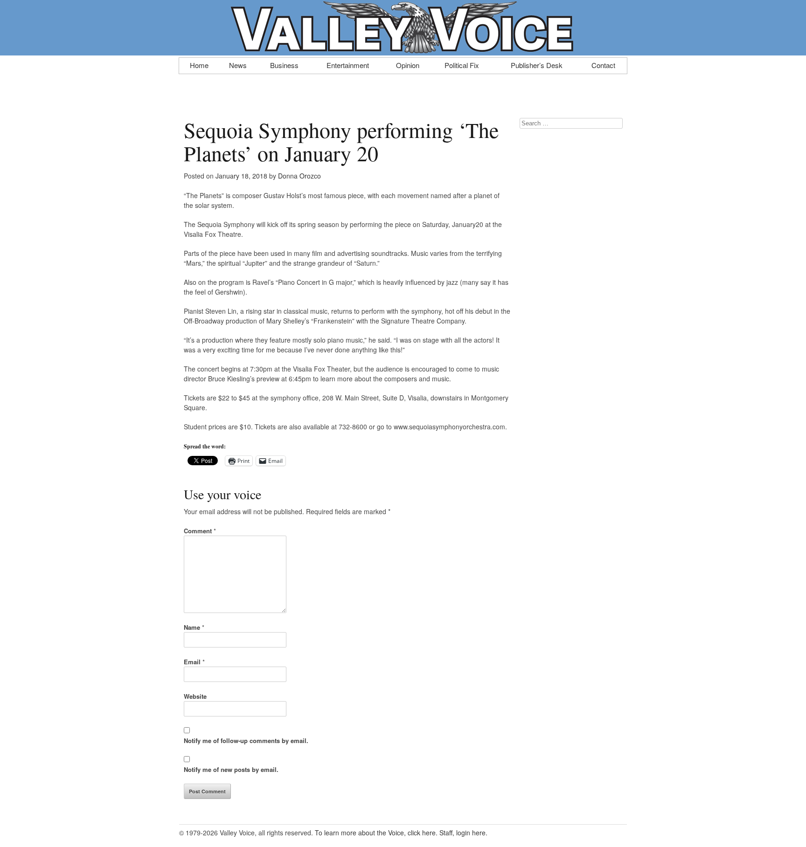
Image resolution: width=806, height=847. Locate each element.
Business (284, 64)
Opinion (407, 64)
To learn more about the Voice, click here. (376, 832)
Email (194, 661)
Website (195, 696)
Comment (200, 530)
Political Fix (462, 64)
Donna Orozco (299, 175)
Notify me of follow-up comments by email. (246, 740)
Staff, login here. (463, 832)
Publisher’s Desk (537, 64)
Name (194, 627)
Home (199, 64)
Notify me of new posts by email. (231, 769)
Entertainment (348, 64)
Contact (603, 64)
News (238, 64)
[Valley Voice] (403, 50)
